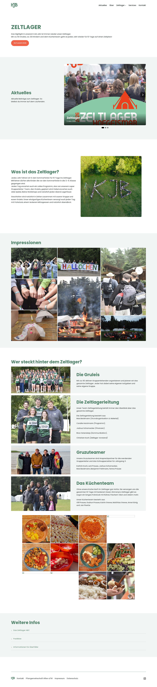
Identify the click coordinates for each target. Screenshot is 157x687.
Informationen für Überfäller (25, 647)
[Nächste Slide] (142, 94)
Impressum (60, 678)
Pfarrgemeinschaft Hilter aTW (39, 678)
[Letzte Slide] (67, 94)
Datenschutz (72, 678)
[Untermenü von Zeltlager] (125, 5)
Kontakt (20, 678)
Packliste (17, 638)
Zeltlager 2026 (20, 43)
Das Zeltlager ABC (21, 630)
